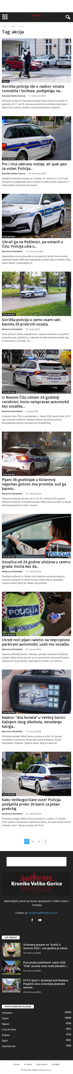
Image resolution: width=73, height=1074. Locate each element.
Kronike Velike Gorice (13, 95)
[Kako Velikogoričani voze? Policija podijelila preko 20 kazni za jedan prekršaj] (36, 774)
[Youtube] (40, 920)
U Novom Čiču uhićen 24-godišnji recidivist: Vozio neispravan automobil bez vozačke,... (35, 402)
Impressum (42, 1064)
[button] (67, 17)
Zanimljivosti (9, 1046)
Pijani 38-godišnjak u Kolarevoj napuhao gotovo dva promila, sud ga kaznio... (34, 484)
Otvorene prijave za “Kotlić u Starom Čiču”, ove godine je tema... (46, 946)
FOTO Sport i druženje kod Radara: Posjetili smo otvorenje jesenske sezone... (46, 984)
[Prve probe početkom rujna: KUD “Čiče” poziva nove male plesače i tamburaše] (11, 968)
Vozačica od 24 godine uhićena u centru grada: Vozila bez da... (36, 564)
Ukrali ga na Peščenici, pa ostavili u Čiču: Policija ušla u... (32, 244)
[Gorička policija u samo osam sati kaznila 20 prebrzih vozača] (36, 294)
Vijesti (6, 81)
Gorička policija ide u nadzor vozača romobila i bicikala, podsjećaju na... (33, 88)
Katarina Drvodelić (12, 251)
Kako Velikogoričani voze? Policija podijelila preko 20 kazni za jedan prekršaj (31, 804)
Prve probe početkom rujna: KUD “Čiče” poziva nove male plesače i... (46, 964)
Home (4, 26)
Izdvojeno (7, 1012)
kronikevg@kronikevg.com (43, 912)
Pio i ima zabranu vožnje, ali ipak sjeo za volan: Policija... (34, 166)
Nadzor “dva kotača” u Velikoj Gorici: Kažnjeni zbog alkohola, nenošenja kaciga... (34, 722)
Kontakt (56, 1064)
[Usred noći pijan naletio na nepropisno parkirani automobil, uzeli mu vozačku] (36, 614)
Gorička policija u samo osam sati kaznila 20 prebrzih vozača (31, 322)
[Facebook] (33, 920)
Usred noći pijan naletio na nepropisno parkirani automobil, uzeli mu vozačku (36, 642)
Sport (5, 1040)
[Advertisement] (36, 6)
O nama (28, 1064)
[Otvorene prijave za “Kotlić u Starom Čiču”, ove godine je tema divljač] (11, 950)
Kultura (6, 1035)
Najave (5, 1024)
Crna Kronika (9, 159)
